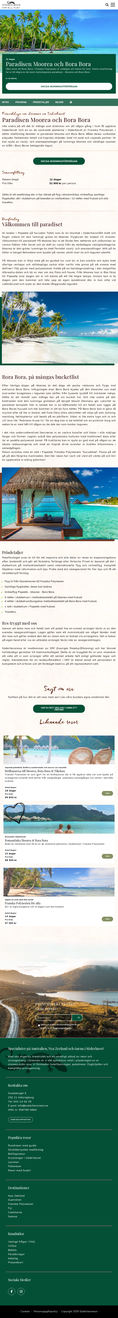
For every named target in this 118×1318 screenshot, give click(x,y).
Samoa (12, 1216)
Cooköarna (15, 1212)
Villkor (12, 1245)
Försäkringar (16, 1254)
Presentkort (15, 1262)
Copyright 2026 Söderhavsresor (79, 1311)
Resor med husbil (19, 1170)
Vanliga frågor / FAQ (21, 1241)
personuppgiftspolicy (63, 1028)
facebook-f (11, 1291)
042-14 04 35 (23, 1101)
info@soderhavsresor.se (33, 1105)
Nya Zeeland (16, 1195)
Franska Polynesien (20, 1204)
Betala (12, 1250)
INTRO (5, 102)
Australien (14, 1199)
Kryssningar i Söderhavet (24, 1157)
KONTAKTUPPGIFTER (20, 1120)
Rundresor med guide (22, 1145)
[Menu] (113, 4)
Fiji (10, 1208)
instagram (21, 1291)
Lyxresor (13, 1162)
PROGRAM (20, 102)
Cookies (25, 1311)
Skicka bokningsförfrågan (59, 86)
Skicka (77, 1018)
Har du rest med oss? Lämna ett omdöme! (59, 709)
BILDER (59, 102)
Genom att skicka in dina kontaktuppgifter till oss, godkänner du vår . (60, 1026)
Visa (107, 793)
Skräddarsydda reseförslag (25, 1149)
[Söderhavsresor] (11, 4)
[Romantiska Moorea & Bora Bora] (59, 819)
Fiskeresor (14, 1166)
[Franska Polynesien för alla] (59, 882)
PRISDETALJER (41, 102)
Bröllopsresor (16, 1153)
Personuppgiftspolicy (45, 1311)
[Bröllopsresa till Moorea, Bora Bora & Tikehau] (59, 750)
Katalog (13, 1258)
